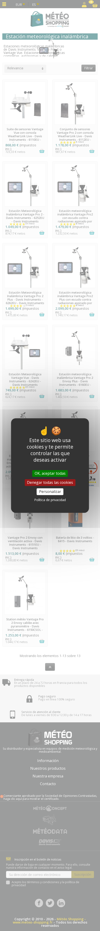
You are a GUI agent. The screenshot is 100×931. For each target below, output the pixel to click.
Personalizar (50, 491)
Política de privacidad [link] (50, 500)
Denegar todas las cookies (50, 482)
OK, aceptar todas (50, 473)
